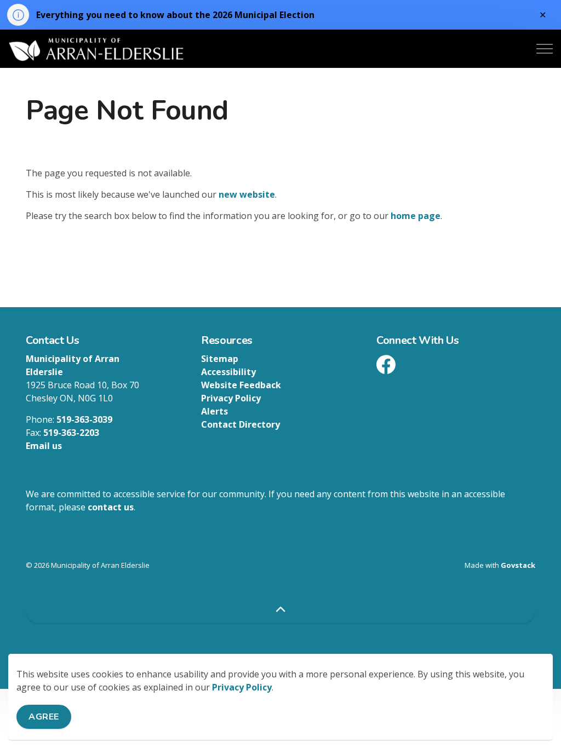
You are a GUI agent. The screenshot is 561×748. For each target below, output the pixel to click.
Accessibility (228, 372)
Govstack (518, 565)
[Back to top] (280, 611)
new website (247, 194)
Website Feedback (241, 385)
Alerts (214, 411)
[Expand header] (544, 49)
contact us (111, 507)
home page (415, 216)
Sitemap (219, 359)
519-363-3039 (84, 419)
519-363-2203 (71, 433)
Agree (43, 717)
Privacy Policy (242, 687)
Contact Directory (240, 424)
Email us (44, 446)
